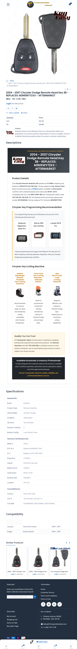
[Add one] (16, 108)
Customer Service (47, 592)
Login (8, 103)
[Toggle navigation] (8, 4)
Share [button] (25, 113)
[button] (66, 542)
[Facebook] (43, 604)
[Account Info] (71, 646)
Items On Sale (12, 623)
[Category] (38, 646)
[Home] (6, 646)
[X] (48, 604)
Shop (12, 81)
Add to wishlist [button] (13, 113)
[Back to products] (67, 89)
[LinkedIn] (54, 604)
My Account (11, 616)
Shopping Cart (12, 620)
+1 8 (44, 627)
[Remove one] (8, 108)
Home (43, 589)
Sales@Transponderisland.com (55, 624)
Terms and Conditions (49, 596)
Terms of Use (46, 599)
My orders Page (12, 626)
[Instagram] (59, 604)
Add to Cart (42, 642)
